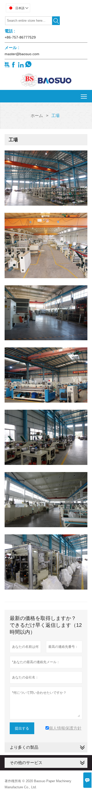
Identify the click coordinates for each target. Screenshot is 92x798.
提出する (22, 728)
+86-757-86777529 (20, 37)
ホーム (37, 115)
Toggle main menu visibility (84, 96)
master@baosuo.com (22, 54)
